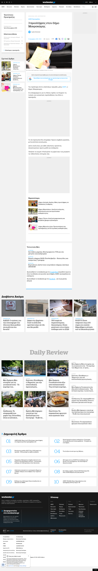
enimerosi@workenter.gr (43, 530)
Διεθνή (52, 515)
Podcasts (61, 6)
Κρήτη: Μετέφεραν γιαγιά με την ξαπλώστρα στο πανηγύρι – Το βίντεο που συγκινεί (34, 415)
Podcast (70, 504)
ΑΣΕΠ (3, 6)
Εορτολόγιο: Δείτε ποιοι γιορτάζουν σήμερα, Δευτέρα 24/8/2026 (48, 265)
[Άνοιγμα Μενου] (95, 7)
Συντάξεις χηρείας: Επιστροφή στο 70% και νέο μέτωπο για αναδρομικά (46, 253)
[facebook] (2, 2)
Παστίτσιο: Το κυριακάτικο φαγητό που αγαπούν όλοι (57, 413)
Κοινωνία (9, 6)
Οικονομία (39, 6)
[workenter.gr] (49, 2)
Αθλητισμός (54, 518)
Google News (54, 272)
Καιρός (23, 6)
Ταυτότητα (81, 506)
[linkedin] (9, 2)
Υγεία (60, 513)
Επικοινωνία (93, 504)
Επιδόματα (47, 6)
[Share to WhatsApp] (65, 39)
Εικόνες (70, 513)
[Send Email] (68, 39)
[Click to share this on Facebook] (56, 39)
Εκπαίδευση (77, 6)
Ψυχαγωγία (62, 515)
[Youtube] (7, 2)
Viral (69, 509)
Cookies (95, 569)
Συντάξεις (69, 6)
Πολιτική (16, 6)
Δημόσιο (54, 6)
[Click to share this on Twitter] (59, 39)
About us (81, 504)
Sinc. (53, 531)
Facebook (52, 279)
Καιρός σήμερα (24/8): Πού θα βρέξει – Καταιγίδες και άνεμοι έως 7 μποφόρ (48, 259)
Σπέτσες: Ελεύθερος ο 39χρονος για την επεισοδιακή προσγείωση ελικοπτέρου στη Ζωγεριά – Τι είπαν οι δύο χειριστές (34, 387)
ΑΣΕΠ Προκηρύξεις (34, 19)
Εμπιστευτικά (30, 6)
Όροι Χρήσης (82, 509)
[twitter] (11, 2)
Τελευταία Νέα (33, 247)
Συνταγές (71, 511)
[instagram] (4, 2)
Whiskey (61, 531)
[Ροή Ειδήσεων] (92, 7)
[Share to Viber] (62, 39)
